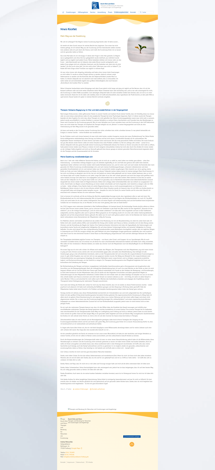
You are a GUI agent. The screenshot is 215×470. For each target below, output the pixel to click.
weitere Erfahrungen (81, 389)
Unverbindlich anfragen (133, 436)
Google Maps (76, 448)
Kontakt (133, 12)
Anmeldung (102, 12)
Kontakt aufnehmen (98, 389)
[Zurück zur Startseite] (107, 5)
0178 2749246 (69, 455)
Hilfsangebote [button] (83, 12)
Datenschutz (80, 462)
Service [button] (92, 12)
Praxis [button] (110, 12)
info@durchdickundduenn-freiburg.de (76, 457)
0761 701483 (70, 452)
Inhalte (90, 462)
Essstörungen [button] (71, 12)
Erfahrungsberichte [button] (121, 12)
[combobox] (145, 12)
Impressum (70, 462)
